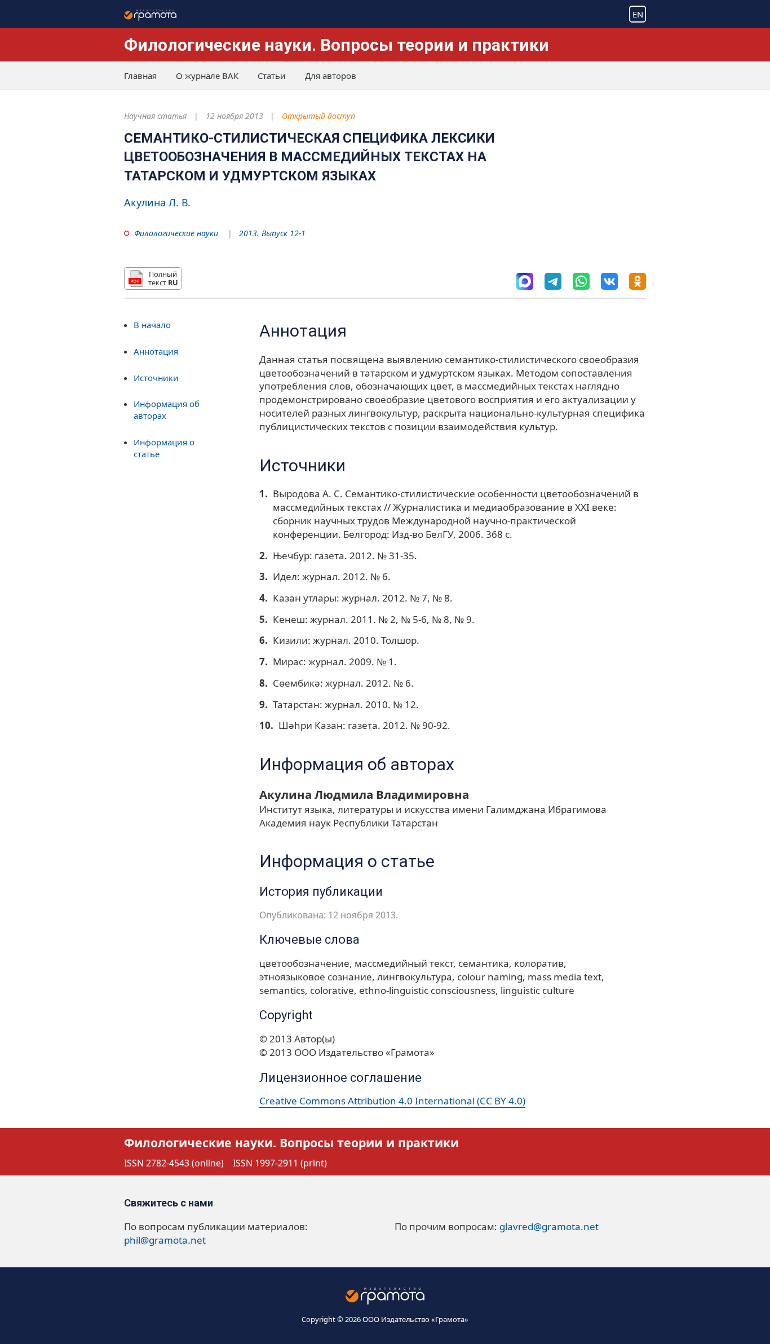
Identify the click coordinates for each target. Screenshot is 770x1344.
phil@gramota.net (165, 1240)
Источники (156, 377)
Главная (140, 75)
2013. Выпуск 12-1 (272, 233)
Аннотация (156, 351)
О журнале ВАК (207, 75)
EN (637, 14)
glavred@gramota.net (549, 1226)
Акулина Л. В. (157, 202)
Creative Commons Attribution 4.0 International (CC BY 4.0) (392, 1100)
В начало (152, 324)
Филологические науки (176, 233)
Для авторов (330, 75)
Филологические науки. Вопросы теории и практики (336, 45)
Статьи (272, 75)
